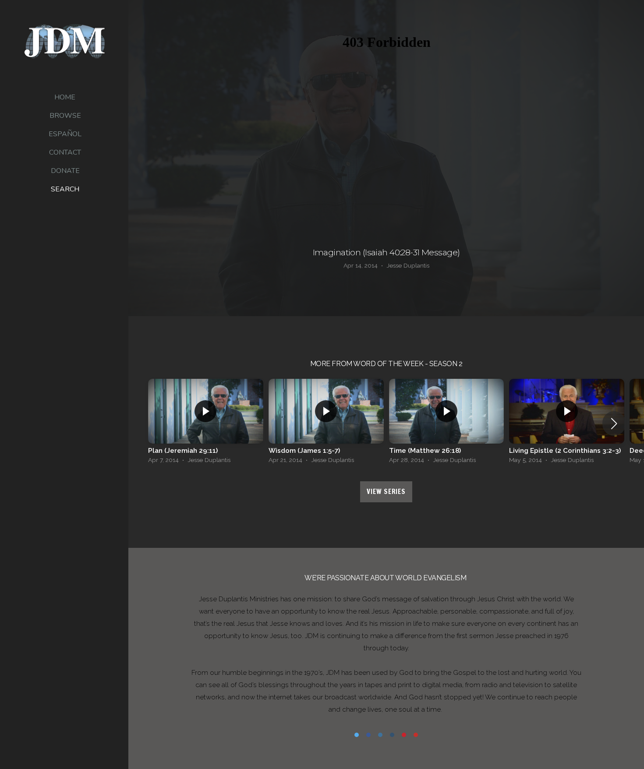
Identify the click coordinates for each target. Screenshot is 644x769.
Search (65, 189)
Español (65, 134)
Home (64, 97)
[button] (614, 423)
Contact (65, 152)
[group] (205, 423)
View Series (386, 491)
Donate (65, 171)
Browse (65, 115)
